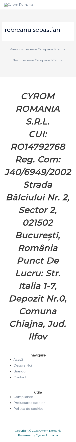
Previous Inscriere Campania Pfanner (38, 49)
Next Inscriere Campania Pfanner (38, 60)
